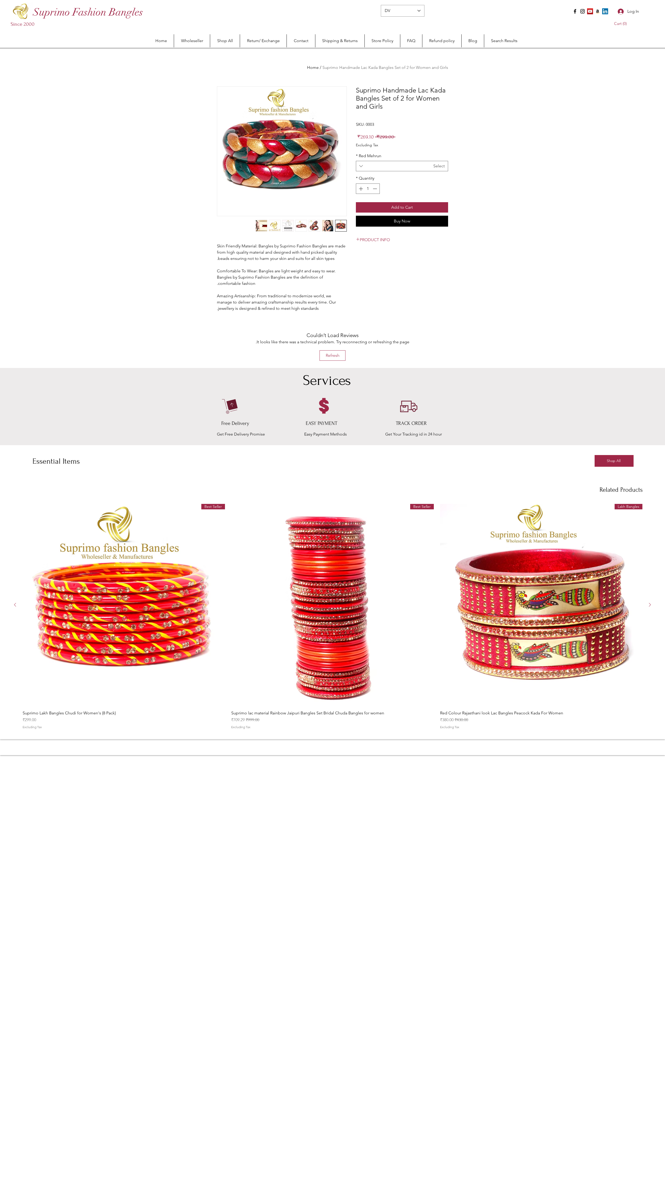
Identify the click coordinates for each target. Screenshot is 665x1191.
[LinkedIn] (605, 11)
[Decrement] (375, 189)
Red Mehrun (368, 155)
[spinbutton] (368, 189)
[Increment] (360, 189)
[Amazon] (598, 11)
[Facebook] (575, 11)
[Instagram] (583, 11)
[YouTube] (590, 11)
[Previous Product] (650, 605)
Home (313, 67)
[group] (332, 616)
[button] (621, 23)
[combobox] (402, 166)
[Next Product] (15, 605)
